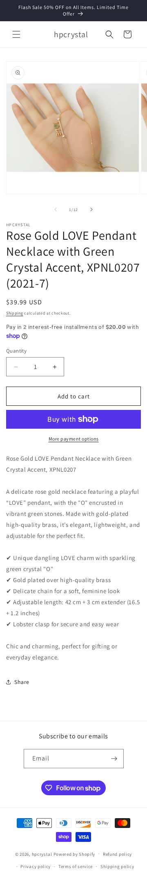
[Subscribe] (114, 758)
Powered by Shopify (74, 854)
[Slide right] (91, 209)
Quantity (16, 350)
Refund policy (117, 854)
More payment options (74, 439)
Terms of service (75, 866)
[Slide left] (56, 209)
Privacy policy (35, 866)
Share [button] (21, 682)
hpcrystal (42, 854)
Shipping (14, 313)
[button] (16, 34)
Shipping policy (117, 866)
